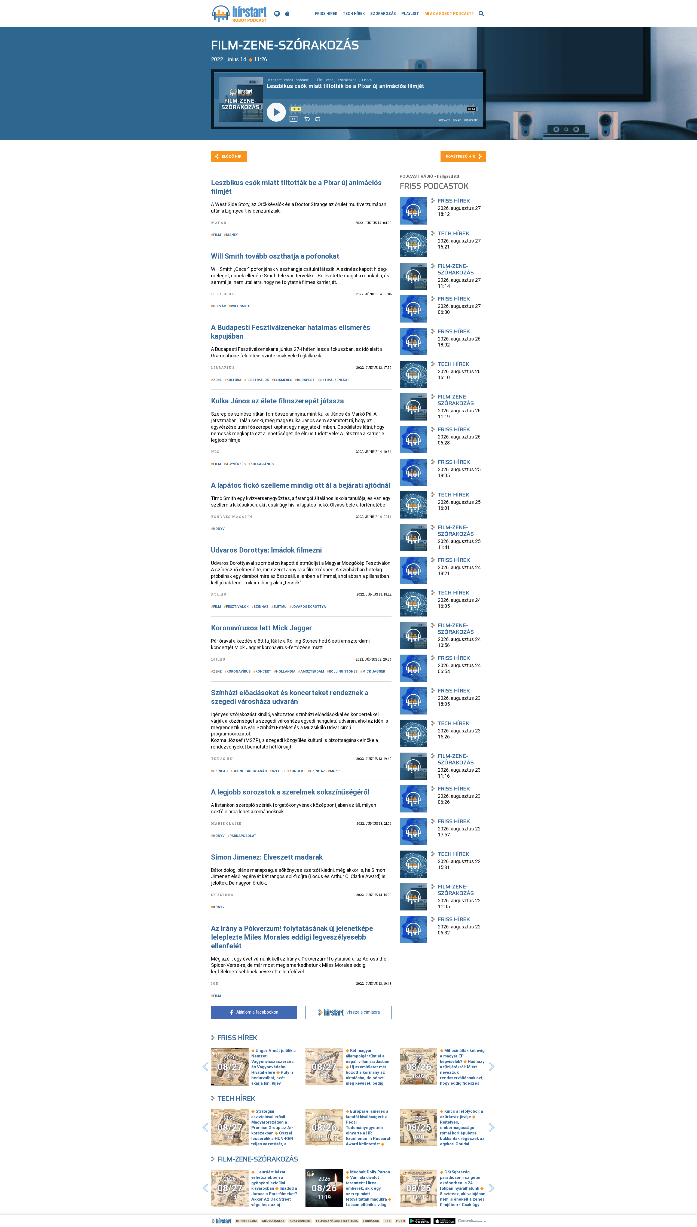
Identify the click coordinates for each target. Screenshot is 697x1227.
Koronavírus (238, 671)
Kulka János (262, 464)
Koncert (263, 671)
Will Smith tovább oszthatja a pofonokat (275, 256)
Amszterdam (312, 671)
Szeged (278, 771)
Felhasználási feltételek (337, 1221)
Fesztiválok (257, 380)
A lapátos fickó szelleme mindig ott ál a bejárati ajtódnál (300, 485)
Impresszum (246, 1221)
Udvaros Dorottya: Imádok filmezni (266, 550)
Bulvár (219, 306)
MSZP (335, 771)
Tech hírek (354, 13)
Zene (217, 380)
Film (217, 235)
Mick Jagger (373, 671)
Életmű (279, 607)
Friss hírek (326, 13)
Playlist (410, 13)
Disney (232, 235)
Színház (260, 607)
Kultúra (234, 380)
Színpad (220, 771)
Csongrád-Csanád (250, 771)
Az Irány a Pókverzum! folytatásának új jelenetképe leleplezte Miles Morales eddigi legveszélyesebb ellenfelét (292, 937)
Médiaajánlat (273, 1221)
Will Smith (240, 306)
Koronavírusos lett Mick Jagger (261, 628)
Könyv (219, 529)
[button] (205, 1066)
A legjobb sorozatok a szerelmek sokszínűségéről (290, 792)
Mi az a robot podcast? (449, 13)
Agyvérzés (236, 464)
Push (400, 1221)
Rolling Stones (343, 671)
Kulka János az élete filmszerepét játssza (277, 401)
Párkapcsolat (243, 836)
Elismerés (283, 380)
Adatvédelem (300, 1221)
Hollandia (285, 671)
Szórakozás (383, 13)
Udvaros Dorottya (308, 607)
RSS (387, 1221)
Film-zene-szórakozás (258, 1159)
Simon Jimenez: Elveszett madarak (267, 857)
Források (371, 1221)
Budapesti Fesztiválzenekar (323, 380)
